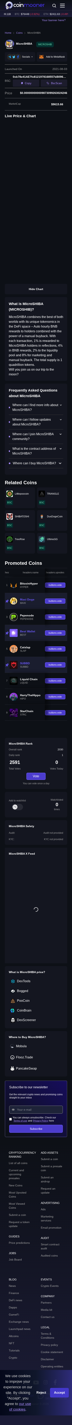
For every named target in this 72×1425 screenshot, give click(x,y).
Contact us (47, 1317)
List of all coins (18, 1163)
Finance (14, 1293)
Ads (43, 1209)
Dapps (13, 1307)
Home (8, 32)
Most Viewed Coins (17, 1205)
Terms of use (20, 1120)
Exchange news (19, 1321)
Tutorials (14, 1350)
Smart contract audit (50, 1246)
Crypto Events (50, 1285)
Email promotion (51, 1227)
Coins (19, 32)
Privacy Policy (40, 1120)
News (12, 1285)
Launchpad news (19, 1329)
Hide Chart (36, 289)
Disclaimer (47, 1359)
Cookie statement (52, 1352)
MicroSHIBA (34, 32)
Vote (36, 776)
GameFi (14, 1314)
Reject (41, 1392)
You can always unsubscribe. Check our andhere (34, 1119)
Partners (46, 1302)
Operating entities (52, 1366)
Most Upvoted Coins (17, 1194)
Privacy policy (49, 1344)
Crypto (13, 1357)
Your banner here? (54, 20)
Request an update (48, 1190)
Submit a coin (17, 1214)
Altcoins (14, 1336)
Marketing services (47, 1218)
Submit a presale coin (51, 1168)
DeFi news (15, 1300)
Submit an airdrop (47, 1179)
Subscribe (36, 1128)
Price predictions (19, 1242)
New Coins (15, 1185)
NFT (11, 1343)
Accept (59, 1392)
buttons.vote (55, 585)
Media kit (46, 1309)
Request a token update (19, 1224)
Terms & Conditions (47, 1335)
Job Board (15, 1259)
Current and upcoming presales (16, 1174)
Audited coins (49, 1255)
